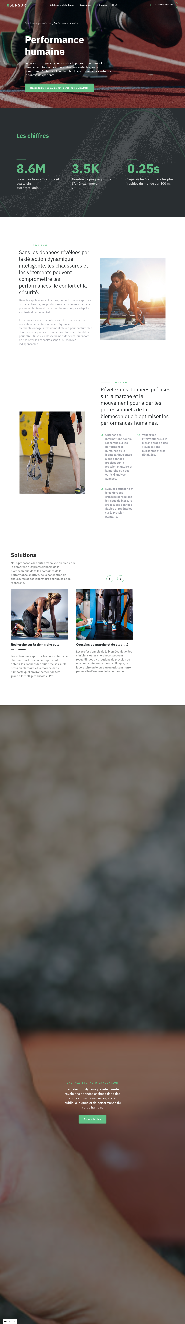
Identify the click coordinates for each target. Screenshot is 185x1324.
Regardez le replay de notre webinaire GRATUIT (59, 87)
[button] (62, 5)
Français (7, 1321)
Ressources (85, 5)
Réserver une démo (164, 5)
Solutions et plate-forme (62, 5)
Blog (114, 5)
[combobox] (10, 1321)
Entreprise (101, 5)
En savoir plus (92, 1119)
